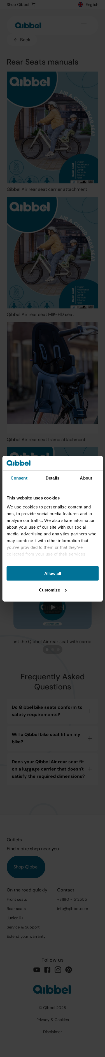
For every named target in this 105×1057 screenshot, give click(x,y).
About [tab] (86, 478)
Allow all (52, 573)
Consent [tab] (19, 478)
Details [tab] (52, 478)
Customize (49, 590)
